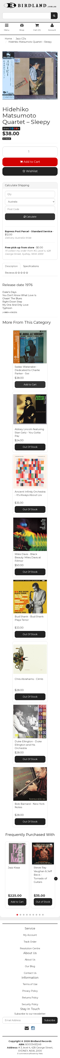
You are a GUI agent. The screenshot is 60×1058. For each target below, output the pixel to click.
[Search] (54, 15)
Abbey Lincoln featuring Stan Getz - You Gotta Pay (29, 432)
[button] (25, 844)
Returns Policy (30, 997)
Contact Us (30, 973)
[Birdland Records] (30, 4)
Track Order (30, 941)
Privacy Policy (30, 990)
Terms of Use (30, 984)
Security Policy (30, 1004)
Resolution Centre (30, 948)
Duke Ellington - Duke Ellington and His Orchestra (28, 745)
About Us (30, 959)
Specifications (31, 266)
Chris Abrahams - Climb (29, 678)
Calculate (31, 216)
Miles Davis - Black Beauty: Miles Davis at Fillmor (28, 557)
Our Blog (30, 966)
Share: (6, 128)
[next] (56, 878)
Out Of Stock (30, 447)
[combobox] (26, 15)
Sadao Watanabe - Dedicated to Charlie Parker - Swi (27, 370)
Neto (41, 1053)
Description (11, 266)
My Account (30, 935)
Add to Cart (31, 162)
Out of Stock (43, 901)
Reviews (10, 272)
